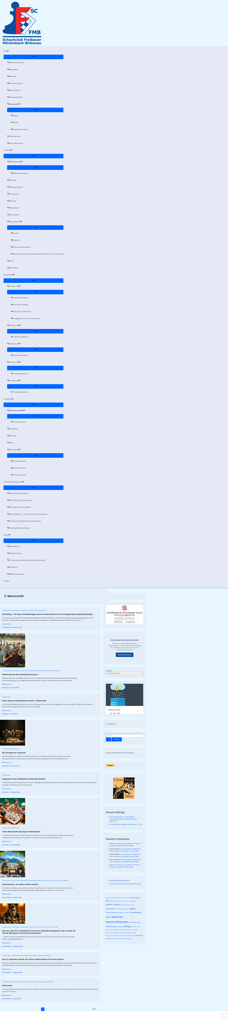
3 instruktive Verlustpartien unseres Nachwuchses (25, 521)
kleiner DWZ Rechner (16, 143)
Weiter (95, 1009)
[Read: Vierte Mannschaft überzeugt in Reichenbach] (12, 824)
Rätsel (107, 929)
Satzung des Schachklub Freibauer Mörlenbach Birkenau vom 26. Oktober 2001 (38, 254)
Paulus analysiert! (15, 90)
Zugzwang (129, 938)
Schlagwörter (111, 724)
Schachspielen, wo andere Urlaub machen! (20, 884)
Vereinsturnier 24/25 (19, 475)
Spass (112, 932)
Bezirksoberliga (134, 897)
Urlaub (120, 935)
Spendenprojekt (117, 932)
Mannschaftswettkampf (134, 922)
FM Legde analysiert (15, 83)
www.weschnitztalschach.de (120, 938)
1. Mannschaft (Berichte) (20, 298)
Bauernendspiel (125, 897)
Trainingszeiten (14, 194)
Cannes (120, 901)
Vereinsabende (14, 215)
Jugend (6, 535)
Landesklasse (136, 912)
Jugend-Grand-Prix (112, 912)
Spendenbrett (13, 69)
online (61, 880)
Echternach (125, 901)
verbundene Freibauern (128, 935)
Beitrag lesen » (7, 624)
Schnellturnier (13, 429)
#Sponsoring (118, 897)
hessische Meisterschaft (121, 909)
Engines (15, 115)
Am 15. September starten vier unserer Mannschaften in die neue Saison (33, 959)
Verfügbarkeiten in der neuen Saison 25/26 (26, 318)
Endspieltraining (132, 901)
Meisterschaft (111, 926)
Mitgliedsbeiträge (14, 161)
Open (135, 926)
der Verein (7, 150)
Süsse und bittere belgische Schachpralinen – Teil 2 (125, 824)
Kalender (6, 581)
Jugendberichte (14, 546)
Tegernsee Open (109, 935)
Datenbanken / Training (20, 129)
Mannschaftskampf (117, 921)
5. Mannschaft (13, 380)
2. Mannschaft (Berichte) (20, 337)
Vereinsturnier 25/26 (16, 410)
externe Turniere (113, 904)
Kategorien (109, 670)
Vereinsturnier (13, 449)
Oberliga (126, 926)
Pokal (139, 926)
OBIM (132, 926)
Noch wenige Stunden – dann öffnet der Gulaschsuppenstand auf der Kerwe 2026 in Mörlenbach (123, 819)
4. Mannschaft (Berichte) (20, 373)
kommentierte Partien (16, 97)
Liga (108, 917)
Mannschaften (8, 275)
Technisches (13, 104)
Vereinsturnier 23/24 (19, 468)
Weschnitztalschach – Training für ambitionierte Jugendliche (28, 514)
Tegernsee (124, 932)
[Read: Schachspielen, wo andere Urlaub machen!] (12, 876)
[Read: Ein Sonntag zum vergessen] (12, 745)
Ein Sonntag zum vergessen (14, 753)
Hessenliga (110, 909)
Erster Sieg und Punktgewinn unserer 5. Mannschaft (24, 701)
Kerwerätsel (7, 986)
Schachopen (121, 929)
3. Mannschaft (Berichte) (20, 355)
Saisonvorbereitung (113, 929)
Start (5, 51)
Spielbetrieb (7, 399)
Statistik (15, 122)
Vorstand (16, 233)
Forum (11, 261)
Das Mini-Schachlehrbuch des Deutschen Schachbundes (27, 560)
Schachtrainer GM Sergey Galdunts (20, 500)
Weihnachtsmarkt (109, 938)
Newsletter (12, 76)
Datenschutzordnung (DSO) (22, 247)
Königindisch (126, 912)
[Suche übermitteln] (108, 739)
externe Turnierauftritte (52, 880)
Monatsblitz (13, 436)
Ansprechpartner (14, 222)
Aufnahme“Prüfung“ (15, 553)
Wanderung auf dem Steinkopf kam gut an (20, 674)
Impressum (16, 240)
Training (116, 935)
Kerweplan (12, 180)
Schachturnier (128, 929)
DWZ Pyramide (14, 208)
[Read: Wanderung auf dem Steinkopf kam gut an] (12, 667)
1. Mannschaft (13, 286)
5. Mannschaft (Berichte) (20, 392)
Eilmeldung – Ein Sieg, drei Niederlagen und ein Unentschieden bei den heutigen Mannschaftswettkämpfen (47, 614)
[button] (8, 51)
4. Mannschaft (13, 362)
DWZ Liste (12, 201)
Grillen (11, 443)
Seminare (108, 932)
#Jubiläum (108, 897)
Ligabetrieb (116, 916)
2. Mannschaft (13, 325)
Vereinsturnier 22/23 (19, 461)
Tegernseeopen (132, 932)
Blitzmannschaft (114, 901)
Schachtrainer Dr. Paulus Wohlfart (20, 507)
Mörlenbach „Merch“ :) (16, 187)
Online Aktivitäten (14, 136)
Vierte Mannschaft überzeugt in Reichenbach (21, 832)
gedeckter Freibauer (126, 904)
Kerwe (52, 670)
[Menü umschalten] (33, 57)
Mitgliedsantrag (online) (20, 173)
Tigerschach (13, 567)
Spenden (66, 880)
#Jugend (113, 897)
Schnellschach (135, 929)
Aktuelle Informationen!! (16, 62)
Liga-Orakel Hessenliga (20, 304)
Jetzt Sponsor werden (124, 654)
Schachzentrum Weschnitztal (13, 482)
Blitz (107, 901)
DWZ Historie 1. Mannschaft (22, 311)
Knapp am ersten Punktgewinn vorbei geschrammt (23, 779)
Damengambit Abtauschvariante (19, 528)
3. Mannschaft (13, 344)
